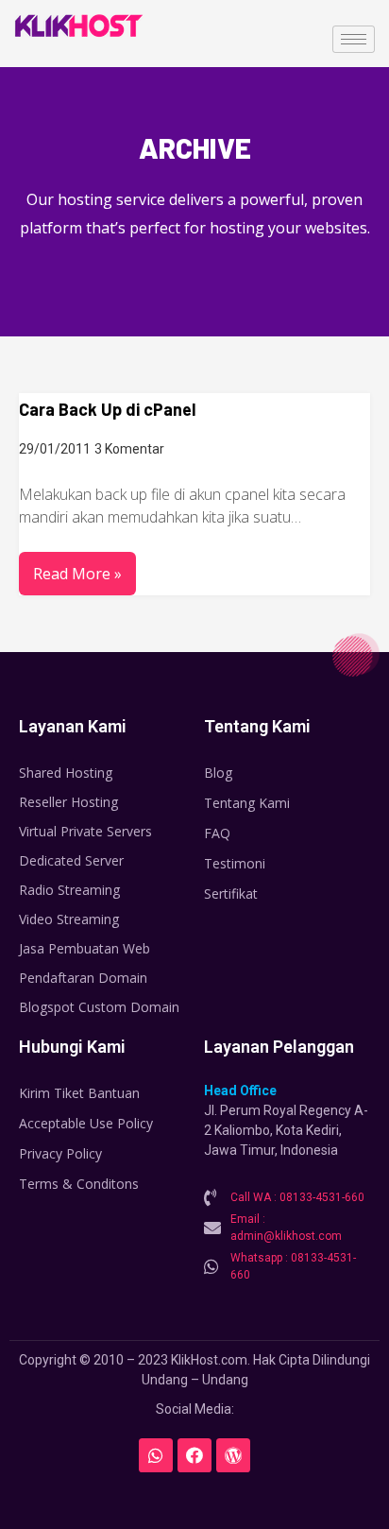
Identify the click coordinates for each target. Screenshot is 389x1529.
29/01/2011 (55, 448)
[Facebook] (194, 1455)
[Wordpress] (233, 1455)
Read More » (77, 573)
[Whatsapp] (156, 1455)
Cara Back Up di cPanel (107, 409)
